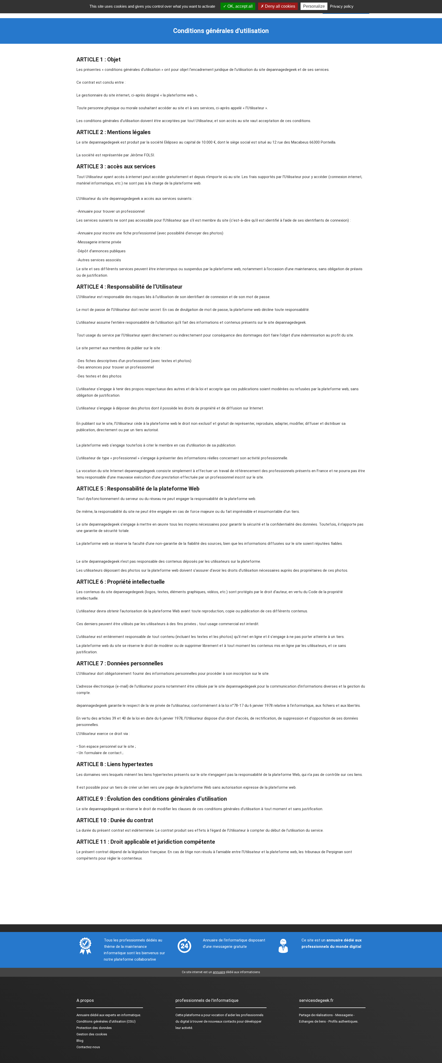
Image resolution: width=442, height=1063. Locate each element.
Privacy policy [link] (341, 6)
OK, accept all (239, 6)
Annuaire (82, 1015)
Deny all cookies (279, 6)
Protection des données (94, 1028)
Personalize (314, 6)
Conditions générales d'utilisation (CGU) (106, 1021)
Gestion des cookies (91, 1034)
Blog (79, 1041)
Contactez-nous (88, 1047)
